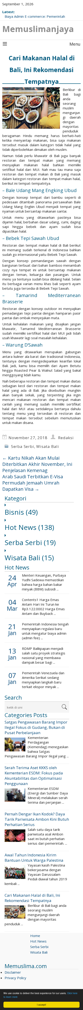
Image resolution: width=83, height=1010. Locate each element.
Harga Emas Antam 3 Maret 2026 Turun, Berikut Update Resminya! (37, 14)
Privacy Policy (15, 977)
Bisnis (21, 512)
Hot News (29, 527)
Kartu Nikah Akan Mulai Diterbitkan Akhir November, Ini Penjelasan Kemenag (37, 464)
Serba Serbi (22, 446)
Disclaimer (13, 972)
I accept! (41, 1004)
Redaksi (66, 437)
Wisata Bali (47, 446)
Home (35, 935)
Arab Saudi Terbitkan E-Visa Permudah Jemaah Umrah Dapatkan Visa (32, 482)
